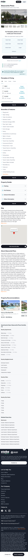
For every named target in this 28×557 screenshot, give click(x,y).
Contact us (14, 463)
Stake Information (21, 528)
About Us (3, 491)
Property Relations (5, 481)
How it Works (4, 472)
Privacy (3, 499)
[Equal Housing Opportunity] (14, 452)
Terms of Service (5, 497)
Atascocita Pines (7, 6)
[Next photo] (25, 17)
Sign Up (18, 1)
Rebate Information (5, 476)
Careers (3, 493)
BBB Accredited (5, 504)
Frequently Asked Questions (8, 474)
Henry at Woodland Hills (7, 312)
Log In (24, 1)
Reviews (3, 495)
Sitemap (3, 501)
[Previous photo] (3, 17)
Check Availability (22, 87)
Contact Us (8, 554)
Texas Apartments (5, 489)
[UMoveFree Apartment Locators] (5, 452)
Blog (2, 478)
